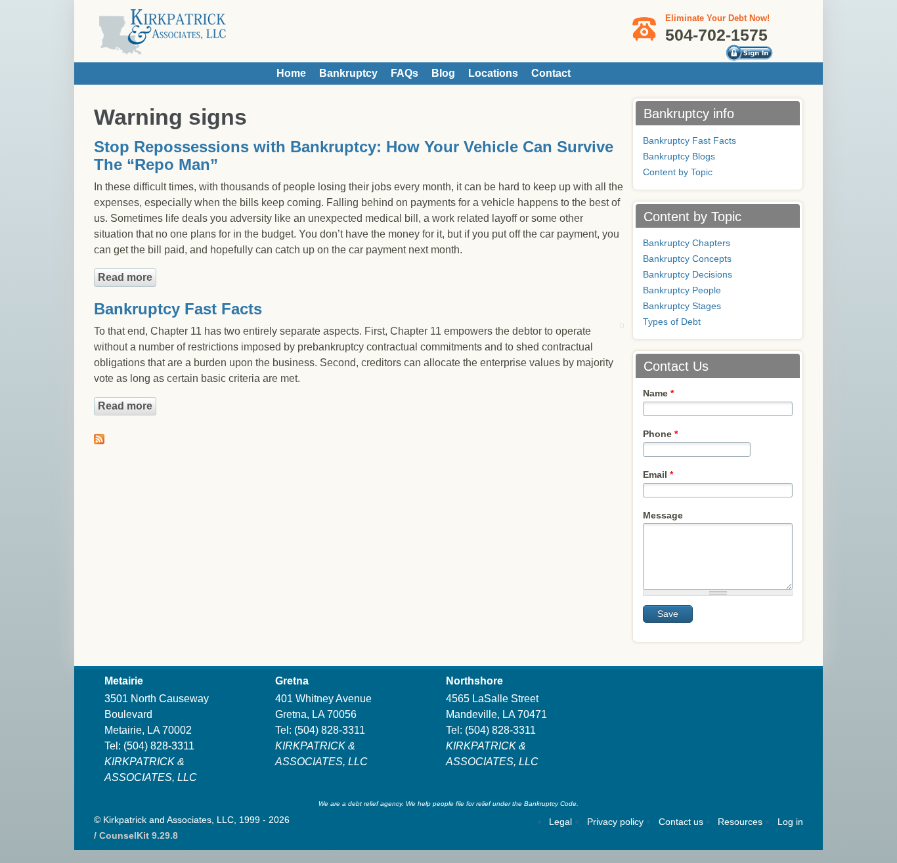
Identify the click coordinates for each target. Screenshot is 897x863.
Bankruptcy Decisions (687, 274)
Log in (790, 821)
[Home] (163, 48)
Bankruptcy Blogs (679, 156)
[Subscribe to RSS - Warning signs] (99, 436)
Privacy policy (615, 821)
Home (291, 73)
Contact (551, 73)
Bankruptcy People (682, 290)
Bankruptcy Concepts (687, 258)
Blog (443, 73)
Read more (127, 277)
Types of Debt (672, 321)
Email (658, 474)
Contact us (681, 821)
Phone (660, 434)
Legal (560, 821)
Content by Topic (677, 172)
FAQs (404, 73)
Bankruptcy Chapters (686, 243)
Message (663, 515)
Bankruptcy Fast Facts (178, 309)
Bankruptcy (348, 73)
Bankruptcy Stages (682, 306)
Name (658, 393)
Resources (740, 821)
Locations (493, 73)
